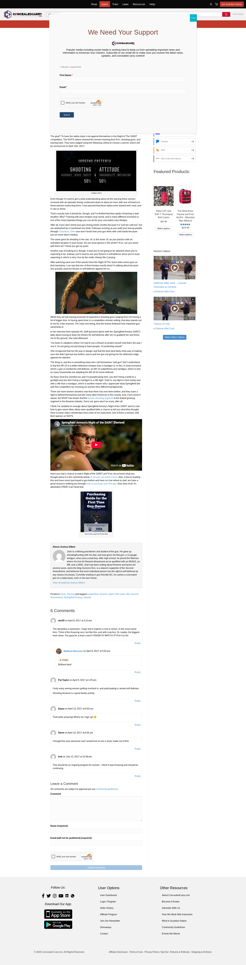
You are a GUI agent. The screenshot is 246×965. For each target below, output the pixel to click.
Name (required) (59, 826)
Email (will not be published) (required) (71, 838)
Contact (104, 933)
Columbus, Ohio (67, 231)
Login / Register (108, 901)
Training (70, 594)
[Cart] (216, 4)
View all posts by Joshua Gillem (69, 582)
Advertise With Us (171, 908)
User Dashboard (108, 895)
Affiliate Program (108, 914)
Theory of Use (162, 323)
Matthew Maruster (73, 651)
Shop (94, 4)
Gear (63, 594)
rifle (128, 594)
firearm (103, 594)
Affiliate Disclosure (118, 952)
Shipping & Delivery (201, 952)
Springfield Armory (73, 597)
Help (152, 4)
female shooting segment (100, 398)
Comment (55, 794)
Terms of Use (136, 952)
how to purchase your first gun (101, 483)
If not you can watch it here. (104, 477)
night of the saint (116, 594)
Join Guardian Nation (232, 4)
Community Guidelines (173, 927)
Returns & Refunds (179, 952)
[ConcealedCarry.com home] (23, 14)
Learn (104, 4)
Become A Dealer (171, 901)
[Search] (226, 14)
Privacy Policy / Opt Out (156, 952)
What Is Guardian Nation (174, 921)
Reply (138, 643)
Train (115, 4)
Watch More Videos (174, 337)
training (87, 597)
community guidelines (107, 789)
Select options (163, 228)
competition (93, 594)
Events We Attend (171, 933)
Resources (139, 4)
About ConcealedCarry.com (176, 895)
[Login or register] (211, 4)
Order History (106, 908)
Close (193, 18)
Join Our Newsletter (110, 921)
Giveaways (105, 927)
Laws (126, 4)
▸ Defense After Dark (164, 291)
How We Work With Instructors (177, 914)
